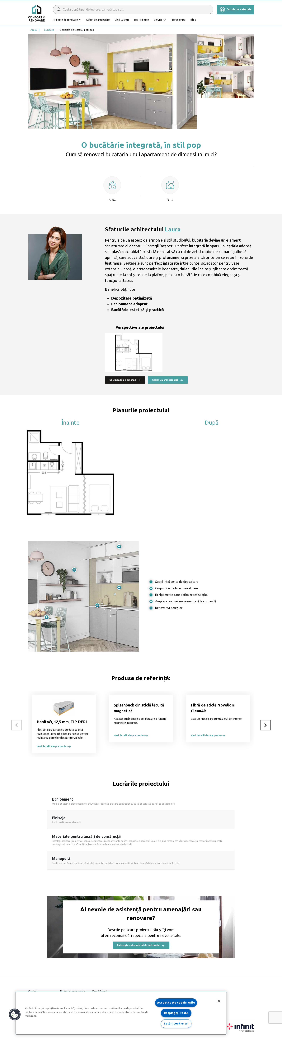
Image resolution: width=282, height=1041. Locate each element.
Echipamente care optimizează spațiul (181, 594)
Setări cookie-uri (176, 1023)
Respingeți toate (176, 1012)
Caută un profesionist (165, 380)
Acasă (34, 30)
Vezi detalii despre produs (52, 746)
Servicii (158, 19)
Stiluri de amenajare (98, 19)
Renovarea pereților (168, 608)
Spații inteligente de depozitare (176, 581)
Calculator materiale (238, 9)
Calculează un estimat (122, 380)
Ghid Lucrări (122, 19)
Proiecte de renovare (65, 19)
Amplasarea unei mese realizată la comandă (185, 601)
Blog (193, 19)
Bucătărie (49, 30)
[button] (15, 1014)
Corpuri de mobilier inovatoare (176, 588)
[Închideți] (219, 1001)
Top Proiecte (141, 19)
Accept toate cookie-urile (176, 1002)
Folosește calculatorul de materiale (138, 945)
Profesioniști (178, 19)
